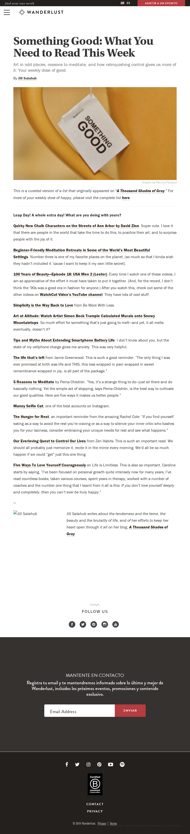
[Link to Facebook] (66, 764)
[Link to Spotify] (122, 764)
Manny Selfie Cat (28, 405)
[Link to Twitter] (77, 764)
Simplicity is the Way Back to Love (43, 305)
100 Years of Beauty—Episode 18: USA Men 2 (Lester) (60, 274)
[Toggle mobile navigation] (7, 12)
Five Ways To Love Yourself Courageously (49, 464)
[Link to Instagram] (88, 764)
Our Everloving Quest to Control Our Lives (49, 440)
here (126, 197)
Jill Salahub (27, 78)
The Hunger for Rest (31, 416)
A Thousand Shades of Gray (141, 190)
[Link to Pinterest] (99, 764)
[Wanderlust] (41, 12)
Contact (95, 804)
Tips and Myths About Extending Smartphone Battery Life (64, 340)
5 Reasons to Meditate (33, 381)
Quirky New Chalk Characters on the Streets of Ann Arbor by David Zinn (76, 225)
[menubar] (125, 3)
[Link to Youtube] (110, 764)
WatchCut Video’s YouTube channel (71, 294)
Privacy (95, 811)
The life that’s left (29, 357)
